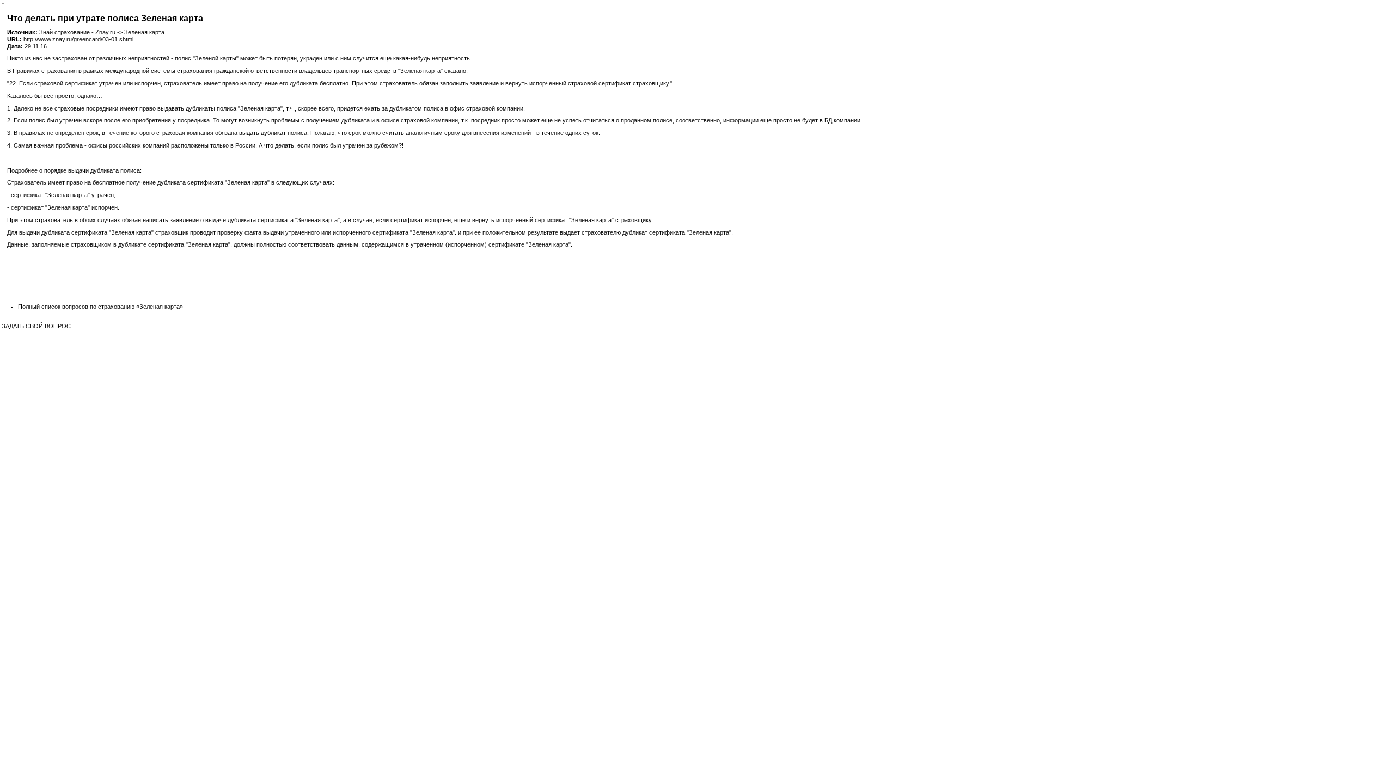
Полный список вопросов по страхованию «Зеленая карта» (100, 306)
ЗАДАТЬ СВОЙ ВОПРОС (36, 326)
